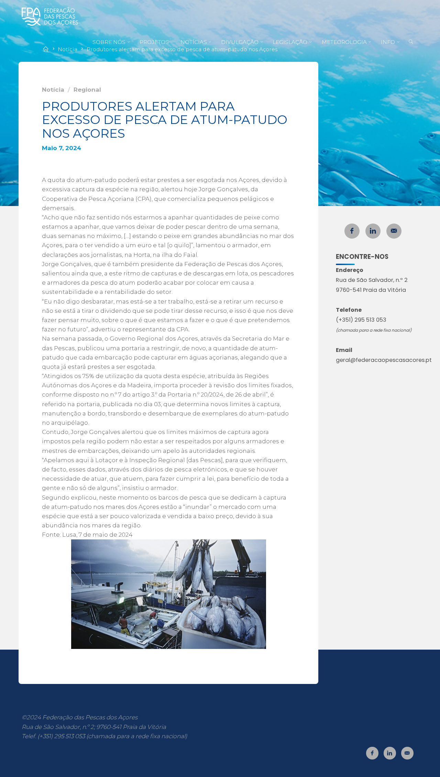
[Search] (411, 42)
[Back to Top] (413, 767)
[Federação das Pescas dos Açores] (50, 16)
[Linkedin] (373, 231)
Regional (87, 89)
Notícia (53, 89)
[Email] (394, 231)
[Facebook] (352, 231)
